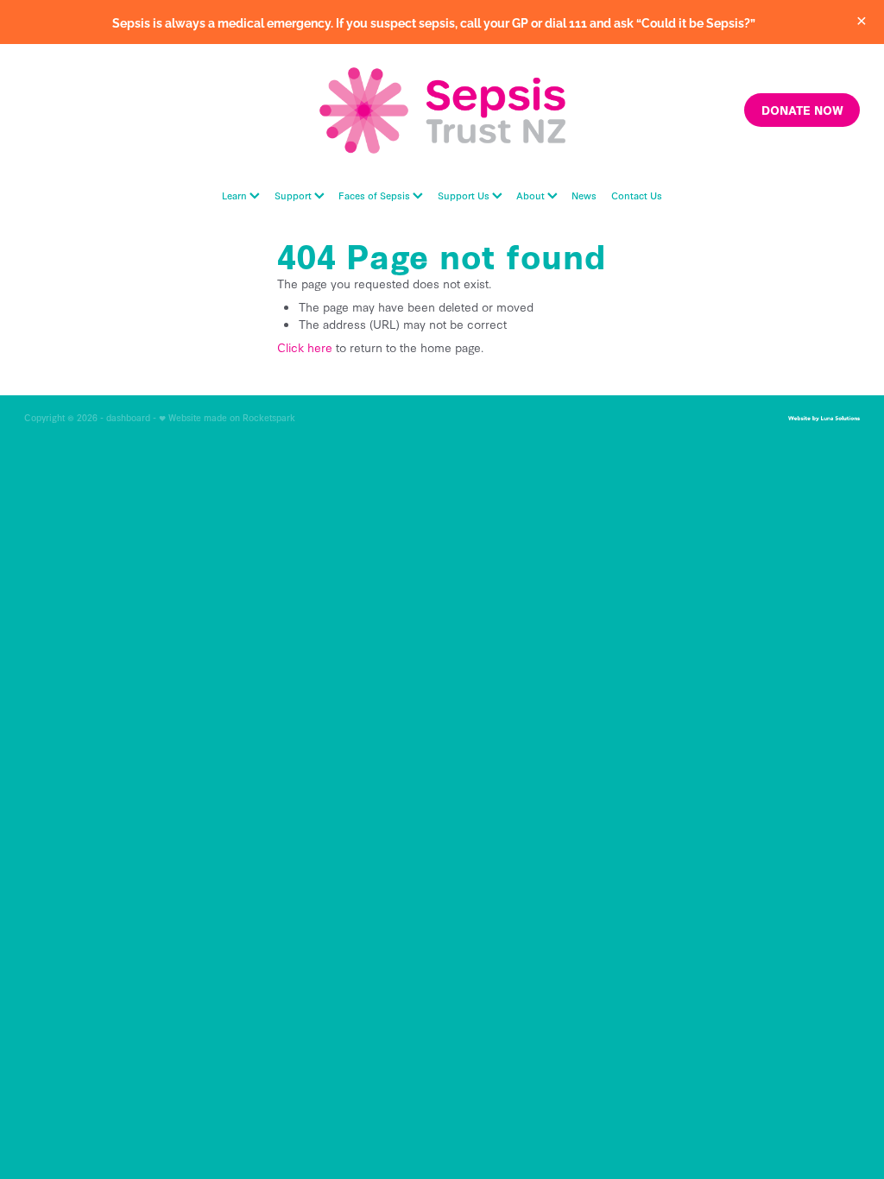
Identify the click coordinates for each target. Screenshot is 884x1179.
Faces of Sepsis (375, 195)
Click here (304, 347)
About (531, 195)
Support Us (465, 195)
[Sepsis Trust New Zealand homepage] (442, 110)
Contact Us (636, 195)
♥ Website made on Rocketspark (227, 417)
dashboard (128, 417)
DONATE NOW (802, 110)
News (584, 195)
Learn (235, 195)
